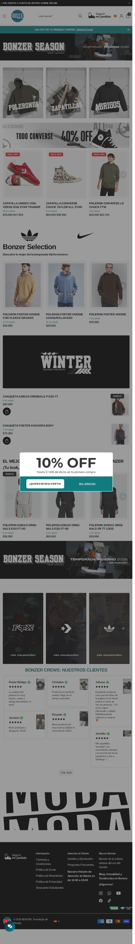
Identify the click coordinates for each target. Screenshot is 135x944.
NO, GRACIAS (87, 483)
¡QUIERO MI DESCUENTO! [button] (45, 483)
